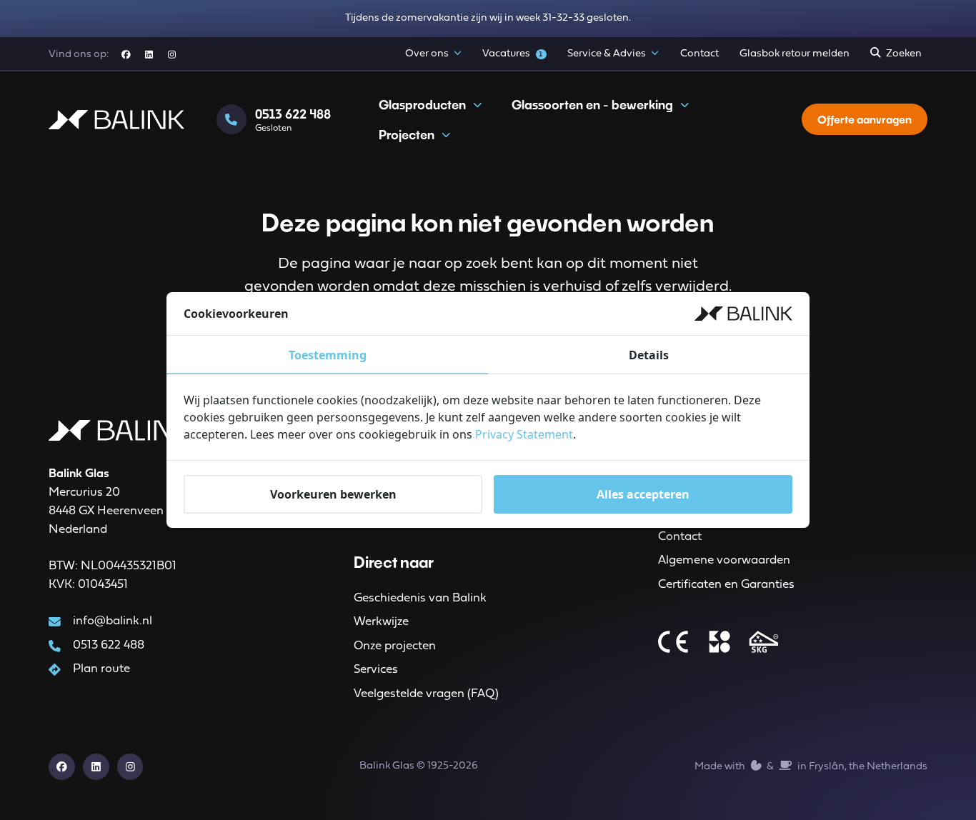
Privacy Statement (524, 434)
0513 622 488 (108, 645)
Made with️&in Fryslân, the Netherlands (810, 766)
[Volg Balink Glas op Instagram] (172, 55)
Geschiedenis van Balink (420, 598)
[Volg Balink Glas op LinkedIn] (149, 55)
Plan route (101, 669)
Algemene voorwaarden (724, 560)
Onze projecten (395, 646)
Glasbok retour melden (795, 54)
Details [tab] (649, 355)
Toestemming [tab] (328, 355)
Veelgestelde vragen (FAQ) (426, 694)
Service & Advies (606, 54)
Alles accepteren (643, 494)
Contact (699, 54)
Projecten (406, 134)
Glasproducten (422, 104)
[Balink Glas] (116, 120)
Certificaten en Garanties (726, 585)
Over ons (427, 54)
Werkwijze (381, 622)
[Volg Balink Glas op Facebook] (125, 55)
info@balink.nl (112, 621)
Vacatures (512, 54)
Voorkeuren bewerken (333, 494)
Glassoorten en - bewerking (592, 104)
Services (376, 670)
